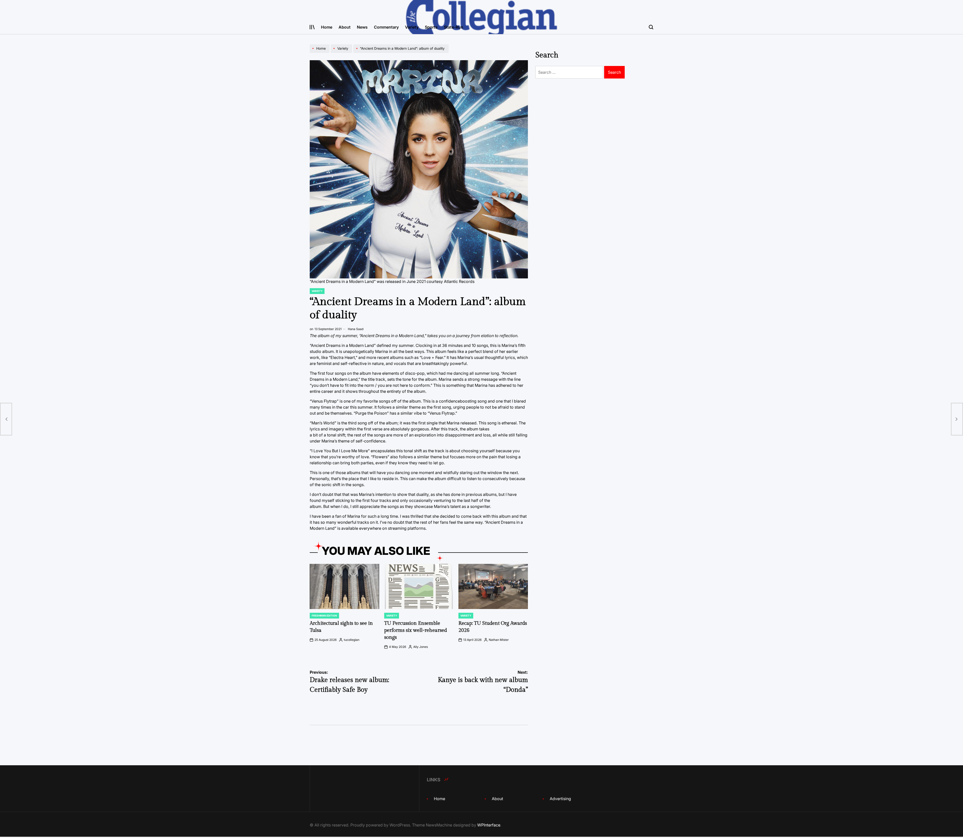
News (362, 27)
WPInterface (488, 824)
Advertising (560, 798)
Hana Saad (355, 329)
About (345, 27)
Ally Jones (420, 647)
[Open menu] (312, 27)
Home (326, 27)
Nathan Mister (499, 640)
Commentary (386, 27)
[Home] (320, 53)
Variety (412, 27)
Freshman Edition (324, 615)
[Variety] (342, 53)
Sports (431, 27)
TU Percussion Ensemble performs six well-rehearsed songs (415, 630)
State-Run (453, 27)
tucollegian (351, 640)
